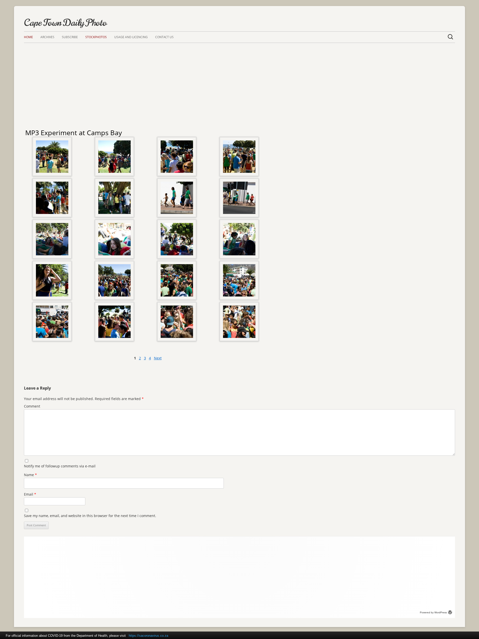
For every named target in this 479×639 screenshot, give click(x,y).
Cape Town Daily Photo (65, 22)
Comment (32, 406)
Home (28, 37)
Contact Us (164, 37)
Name (30, 474)
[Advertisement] (239, 80)
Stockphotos (96, 37)
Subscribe (70, 37)
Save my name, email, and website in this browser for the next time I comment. (90, 515)
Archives (47, 37)
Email (30, 494)
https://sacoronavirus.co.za (148, 636)
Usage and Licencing (131, 37)
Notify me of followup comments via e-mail (60, 466)
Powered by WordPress (433, 612)
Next (158, 358)
